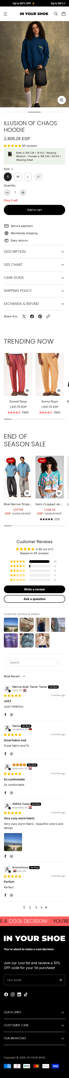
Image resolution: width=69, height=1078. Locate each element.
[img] (12, 695)
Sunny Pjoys (49, 401)
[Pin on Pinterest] (40, 316)
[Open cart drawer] (63, 14)
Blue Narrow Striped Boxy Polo (18, 504)
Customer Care (16, 1025)
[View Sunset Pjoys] (18, 374)
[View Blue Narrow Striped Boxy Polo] (18, 477)
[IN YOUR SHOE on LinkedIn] (19, 994)
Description (14, 251)
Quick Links (12, 1012)
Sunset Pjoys (18, 401)
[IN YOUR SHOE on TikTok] (25, 994)
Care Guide (14, 277)
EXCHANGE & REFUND (21, 303)
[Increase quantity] (23, 192)
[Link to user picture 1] (13, 842)
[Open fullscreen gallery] (62, 100)
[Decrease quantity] (7, 192)
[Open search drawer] (56, 14)
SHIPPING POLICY (18, 290)
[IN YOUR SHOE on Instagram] (12, 994)
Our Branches (15, 1038)
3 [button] (36, 907)
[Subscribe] (60, 980)
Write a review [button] (34, 589)
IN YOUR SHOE (36, 1057)
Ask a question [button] (35, 599)
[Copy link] (48, 316)
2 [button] (30, 907)
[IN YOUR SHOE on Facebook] (6, 994)
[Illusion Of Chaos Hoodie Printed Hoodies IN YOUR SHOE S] (34, 64)
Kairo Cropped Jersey (49, 504)
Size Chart (13, 264)
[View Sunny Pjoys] (49, 374)
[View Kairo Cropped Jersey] (49, 477)
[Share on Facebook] (32, 316)
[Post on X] (24, 316)
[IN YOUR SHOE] (33, 13)
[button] (13, 146)
